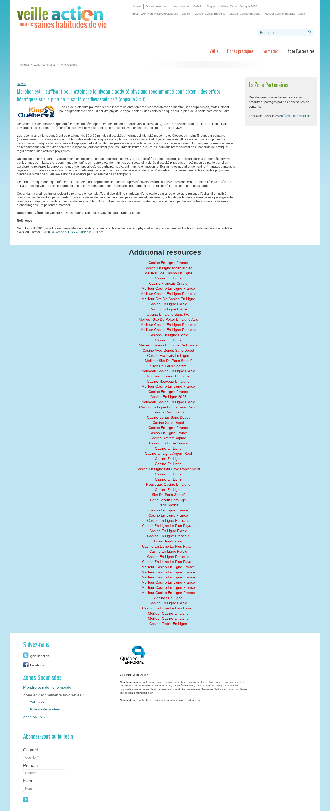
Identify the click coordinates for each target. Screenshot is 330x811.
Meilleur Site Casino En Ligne (168, 273)
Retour (21, 84)
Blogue (211, 6)
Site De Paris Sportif (168, 495)
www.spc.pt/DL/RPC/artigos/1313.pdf (77, 232)
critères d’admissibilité (295, 116)
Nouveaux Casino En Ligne (168, 484)
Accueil (136, 6)
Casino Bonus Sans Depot (168, 417)
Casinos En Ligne (168, 598)
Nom (27, 781)
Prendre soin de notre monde (47, 687)
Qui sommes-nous (157, 6)
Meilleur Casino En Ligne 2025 (238, 6)
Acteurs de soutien (45, 709)
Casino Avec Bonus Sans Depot (168, 350)
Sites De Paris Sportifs (168, 366)
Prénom (30, 765)
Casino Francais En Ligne (168, 355)
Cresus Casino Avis (168, 412)
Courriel (30, 750)
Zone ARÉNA (34, 717)
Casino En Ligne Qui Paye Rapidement (168, 469)
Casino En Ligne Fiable (168, 304)
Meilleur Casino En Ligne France (285, 13)
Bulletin (197, 6)
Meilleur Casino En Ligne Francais (168, 324)
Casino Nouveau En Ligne (168, 381)
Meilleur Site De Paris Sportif (168, 361)
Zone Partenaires (301, 51)
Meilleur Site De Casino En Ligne (168, 299)
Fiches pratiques (240, 51)
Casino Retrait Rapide (168, 438)
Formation (270, 51)
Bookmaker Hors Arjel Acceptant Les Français (161, 13)
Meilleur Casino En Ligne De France (168, 345)
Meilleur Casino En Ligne (209, 13)
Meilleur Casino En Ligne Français (168, 294)
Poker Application (168, 541)
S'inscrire (26, 799)
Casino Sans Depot (168, 422)
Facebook (37, 665)
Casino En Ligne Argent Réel (168, 453)
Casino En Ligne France (168, 263)
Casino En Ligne (168, 278)
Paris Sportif (168, 505)
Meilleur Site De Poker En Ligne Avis (168, 319)
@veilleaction (39, 656)
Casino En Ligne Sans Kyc (168, 314)
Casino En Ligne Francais (168, 520)
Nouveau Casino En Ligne (168, 376)
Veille (214, 51)
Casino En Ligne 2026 (168, 397)
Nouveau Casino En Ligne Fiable (168, 371)
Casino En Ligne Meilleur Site (168, 268)
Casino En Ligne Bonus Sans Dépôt (168, 407)
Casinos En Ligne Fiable (168, 335)
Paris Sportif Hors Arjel (168, 500)
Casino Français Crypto (168, 283)
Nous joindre (181, 6)
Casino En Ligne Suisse (168, 443)
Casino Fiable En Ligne (168, 624)
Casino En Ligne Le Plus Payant (168, 526)
